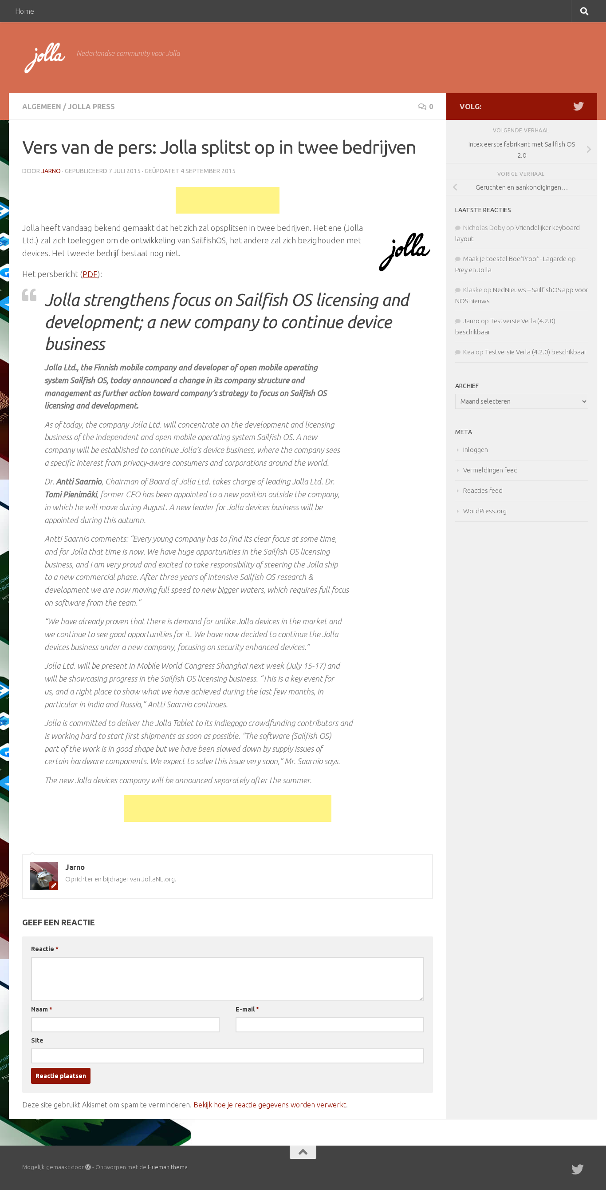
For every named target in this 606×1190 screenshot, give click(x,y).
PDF (90, 274)
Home (24, 11)
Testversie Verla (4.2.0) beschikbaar (535, 352)
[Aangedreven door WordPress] (88, 1167)
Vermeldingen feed (490, 470)
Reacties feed (483, 490)
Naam (41, 1009)
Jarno (51, 171)
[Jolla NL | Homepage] (44, 57)
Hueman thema (168, 1167)
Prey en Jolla (473, 270)
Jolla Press (91, 107)
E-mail (247, 1009)
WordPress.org (485, 511)
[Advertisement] (227, 200)
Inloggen (475, 449)
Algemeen (41, 107)
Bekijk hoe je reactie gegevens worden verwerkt (269, 1105)
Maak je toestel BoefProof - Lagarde (515, 258)
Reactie (45, 948)
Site (37, 1040)
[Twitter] (578, 106)
